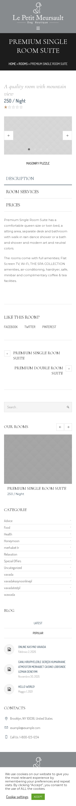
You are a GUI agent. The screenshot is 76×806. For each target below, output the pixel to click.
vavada (8, 574)
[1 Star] (5, 107)
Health (8, 534)
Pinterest (49, 327)
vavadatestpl (12, 588)
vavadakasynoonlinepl (18, 581)
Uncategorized (13, 568)
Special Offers (12, 561)
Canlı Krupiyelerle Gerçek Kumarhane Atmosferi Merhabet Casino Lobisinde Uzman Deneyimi (42, 666)
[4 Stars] (17, 107)
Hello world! (26, 686)
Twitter (30, 327)
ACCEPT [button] (38, 796)
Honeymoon (11, 541)
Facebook (11, 327)
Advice (8, 521)
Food (7, 527)
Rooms (23, 64)
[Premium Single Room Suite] (38, 459)
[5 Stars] (21, 107)
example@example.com (25, 728)
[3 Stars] (13, 107)
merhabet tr (11, 547)
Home (12, 64)
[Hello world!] (9, 689)
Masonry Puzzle (38, 163)
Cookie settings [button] (17, 797)
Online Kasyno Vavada (32, 646)
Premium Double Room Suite (38, 371)
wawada (9, 594)
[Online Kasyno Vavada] (9, 649)
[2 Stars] (9, 107)
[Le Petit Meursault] (38, 13)
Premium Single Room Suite (36, 356)
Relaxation (10, 554)
